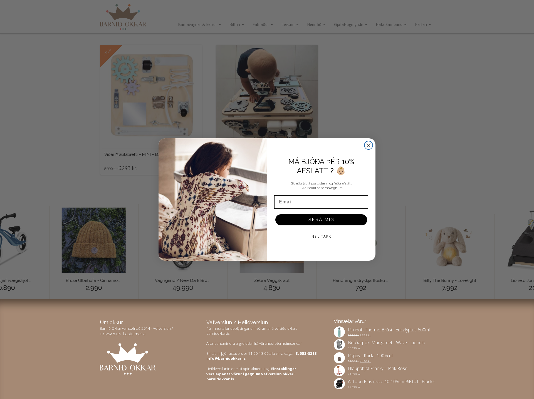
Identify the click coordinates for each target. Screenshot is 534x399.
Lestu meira (134, 333)
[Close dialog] (368, 145)
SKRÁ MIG (321, 219)
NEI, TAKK (321, 236)
